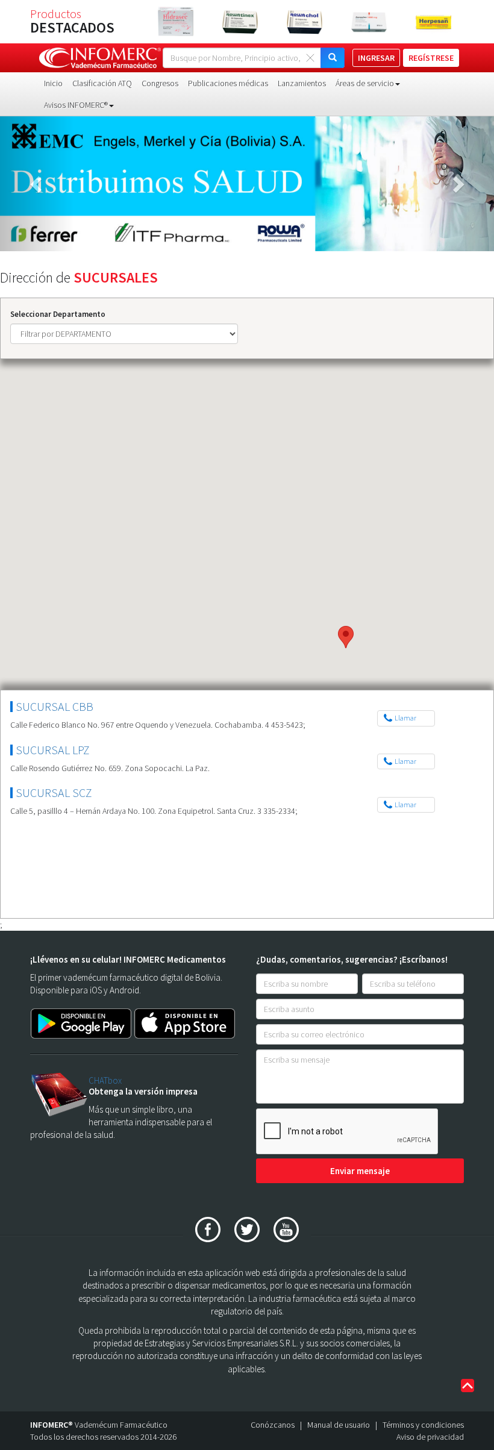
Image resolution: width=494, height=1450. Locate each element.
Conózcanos (273, 1424)
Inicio (53, 83)
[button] (37, 183)
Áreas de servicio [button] (365, 83)
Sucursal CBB (54, 706)
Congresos (160, 83)
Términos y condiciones (423, 1424)
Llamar (405, 717)
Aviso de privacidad (430, 1436)
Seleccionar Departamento (57, 314)
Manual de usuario (338, 1424)
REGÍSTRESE (431, 57)
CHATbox (105, 1080)
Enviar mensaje (360, 1171)
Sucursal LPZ (53, 749)
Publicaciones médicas (228, 83)
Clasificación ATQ (102, 83)
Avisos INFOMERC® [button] (76, 104)
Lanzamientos (302, 83)
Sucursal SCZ (54, 792)
